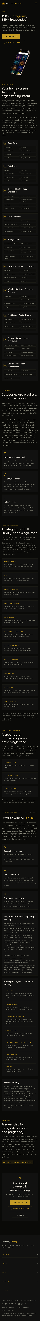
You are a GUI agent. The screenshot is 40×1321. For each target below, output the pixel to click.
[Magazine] (25, 1304)
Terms (11, 1308)
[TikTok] (9, 1304)
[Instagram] (2, 1304)
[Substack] (22, 1304)
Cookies (18, 1308)
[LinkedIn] (19, 1304)
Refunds (26, 1308)
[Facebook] (6, 1304)
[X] (15, 1304)
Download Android (14, 42)
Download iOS (12, 36)
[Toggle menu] (36, 3)
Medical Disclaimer (9, 1310)
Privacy (4, 1308)
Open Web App (19, 1215)
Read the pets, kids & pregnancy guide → (17, 1162)
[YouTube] (12, 1304)
